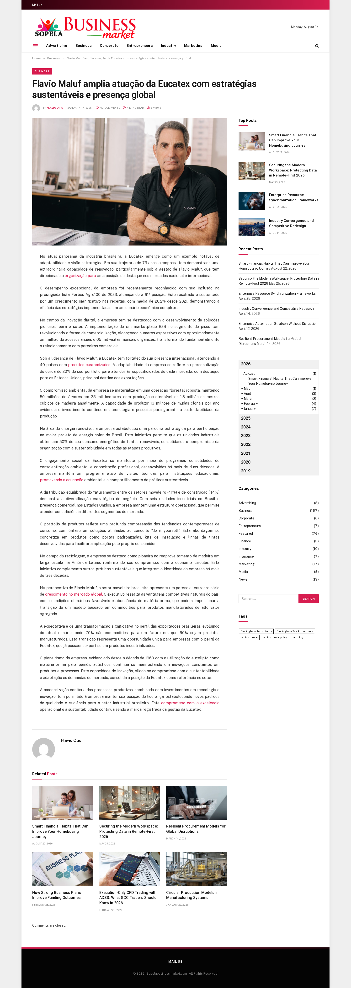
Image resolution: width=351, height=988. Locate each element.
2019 (245, 470)
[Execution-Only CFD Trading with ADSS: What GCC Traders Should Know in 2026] (129, 869)
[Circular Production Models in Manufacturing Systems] (196, 869)
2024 (245, 426)
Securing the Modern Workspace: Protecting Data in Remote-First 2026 (128, 831)
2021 (245, 453)
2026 (245, 363)
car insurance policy (275, 637)
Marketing (193, 45)
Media (216, 45)
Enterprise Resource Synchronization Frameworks (293, 197)
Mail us (37, 5)
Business (83, 45)
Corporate (109, 45)
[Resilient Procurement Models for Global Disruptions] (196, 803)
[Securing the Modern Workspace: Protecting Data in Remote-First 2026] (129, 803)
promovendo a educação (62, 480)
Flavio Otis (55, 107)
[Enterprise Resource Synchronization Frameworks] (252, 201)
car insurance (249, 637)
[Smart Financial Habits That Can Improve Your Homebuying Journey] (62, 803)
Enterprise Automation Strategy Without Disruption (278, 324)
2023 (245, 435)
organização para (81, 275)
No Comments (110, 107)
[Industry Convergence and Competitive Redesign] (252, 227)
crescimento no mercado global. (74, 594)
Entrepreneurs (140, 45)
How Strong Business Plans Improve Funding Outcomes (56, 895)
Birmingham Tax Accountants (295, 631)
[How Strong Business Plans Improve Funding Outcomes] (62, 869)
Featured (246, 533)
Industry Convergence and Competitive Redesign (291, 223)
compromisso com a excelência (190, 703)
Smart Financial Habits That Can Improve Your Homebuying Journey (60, 831)
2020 (245, 462)
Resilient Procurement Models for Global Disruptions (196, 829)
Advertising (56, 45)
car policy (297, 637)
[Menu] (35, 46)
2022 (245, 444)
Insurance (246, 556)
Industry (168, 45)
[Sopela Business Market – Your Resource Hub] (84, 27)
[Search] (316, 45)
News (243, 579)
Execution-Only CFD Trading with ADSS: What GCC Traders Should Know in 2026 (127, 897)
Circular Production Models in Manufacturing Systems (192, 895)
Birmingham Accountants (256, 631)
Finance (245, 541)
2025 (245, 418)
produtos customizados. (89, 365)
